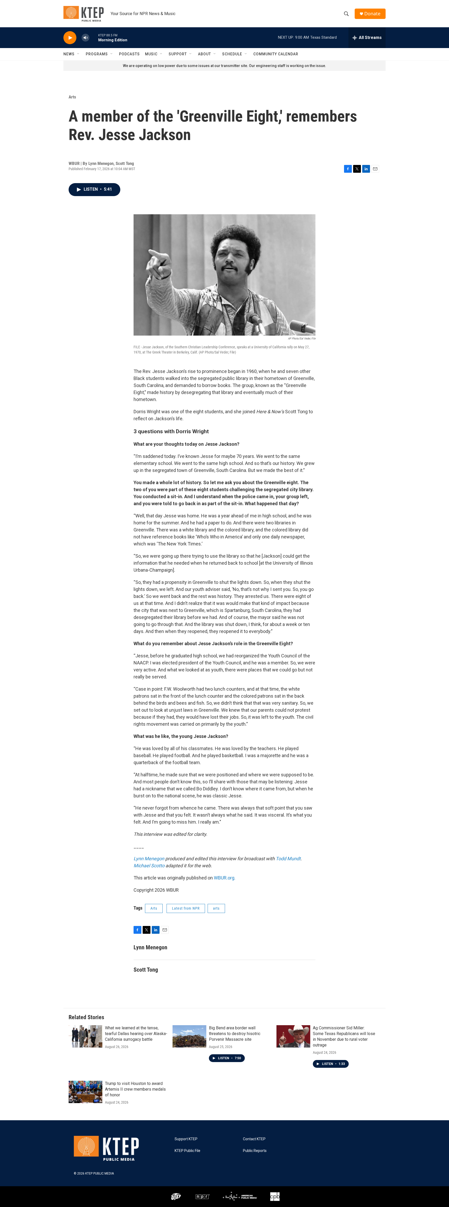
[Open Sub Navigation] (78, 54)
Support (178, 54)
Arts (72, 96)
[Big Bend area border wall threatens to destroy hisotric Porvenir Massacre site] (189, 1036)
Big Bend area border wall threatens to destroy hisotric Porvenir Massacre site (234, 1033)
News (69, 54)
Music (151, 54)
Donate (372, 13)
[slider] (94, 37)
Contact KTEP (254, 1139)
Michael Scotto (149, 865)
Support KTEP (186, 1139)
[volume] (85, 38)
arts (216, 908)
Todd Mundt (288, 858)
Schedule (232, 54)
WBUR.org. (224, 878)
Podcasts (129, 54)
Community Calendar (275, 54)
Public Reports (255, 1151)
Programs (97, 54)
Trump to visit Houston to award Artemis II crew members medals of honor (135, 1089)
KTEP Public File (187, 1151)
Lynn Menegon (149, 858)
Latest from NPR (186, 908)
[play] (70, 38)
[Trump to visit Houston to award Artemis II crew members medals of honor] (85, 1092)
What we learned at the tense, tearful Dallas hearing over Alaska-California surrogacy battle (136, 1033)
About (204, 54)
